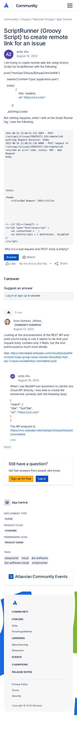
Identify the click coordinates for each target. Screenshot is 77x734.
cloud (25, 558)
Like (13, 439)
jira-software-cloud (17, 562)
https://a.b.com (28, 412)
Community (27, 5)
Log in (10, 295)
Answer (11, 257)
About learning (20, 644)
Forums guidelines (22, 631)
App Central (64, 19)
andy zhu (22, 51)
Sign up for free (21, 478)
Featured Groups (43, 19)
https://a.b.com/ (34, 97)
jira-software (40, 558)
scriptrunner (39, 562)
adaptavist (11, 558)
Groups (25, 19)
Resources (17, 650)
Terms (15, 690)
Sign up (22, 295)
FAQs (15, 625)
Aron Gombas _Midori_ (27, 320)
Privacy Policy (20, 684)
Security (16, 695)
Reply (7, 446)
